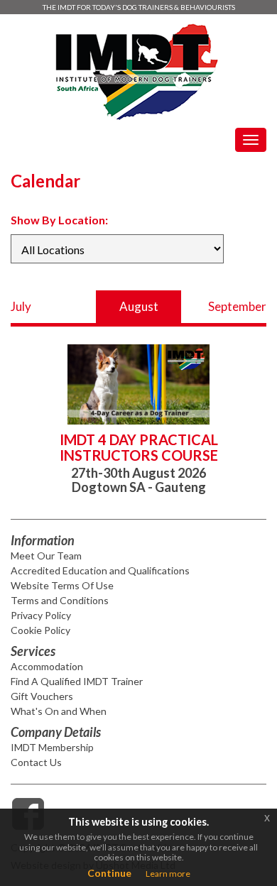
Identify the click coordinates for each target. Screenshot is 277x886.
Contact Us (36, 762)
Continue (109, 873)
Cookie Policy (40, 630)
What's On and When (59, 711)
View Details (235, 342)
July (21, 306)
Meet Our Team (46, 555)
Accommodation (47, 666)
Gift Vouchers (42, 696)
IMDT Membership (52, 747)
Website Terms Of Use (62, 585)
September (237, 306)
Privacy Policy (41, 615)
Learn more (168, 873)
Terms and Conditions (60, 600)
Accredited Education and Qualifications (100, 570)
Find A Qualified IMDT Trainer (77, 681)
